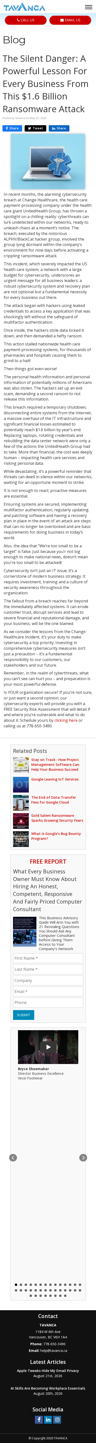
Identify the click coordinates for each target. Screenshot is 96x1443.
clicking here (66, 720)
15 (16, 1290)
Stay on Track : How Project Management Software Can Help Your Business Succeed (55, 764)
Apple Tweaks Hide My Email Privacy (48, 1370)
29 (31, 1296)
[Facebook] (39, 1419)
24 (60, 1290)
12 (70, 1285)
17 (26, 1290)
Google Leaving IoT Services (55, 779)
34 (55, 1296)
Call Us (27, 20)
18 (31, 1290)
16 (21, 1290)
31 (40, 1296)
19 (35, 1290)
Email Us (72, 20)
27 (75, 1290)
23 (55, 1290)
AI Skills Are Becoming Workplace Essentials (48, 1388)
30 (35, 1296)
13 (75, 1285)
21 (45, 1290)
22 (50, 1290)
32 (45, 1296)
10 (60, 1285)
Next (83, 1158)
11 (65, 1285)
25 (65, 1290)
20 (40, 1290)
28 (80, 1290)
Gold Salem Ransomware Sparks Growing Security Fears (57, 818)
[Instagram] (57, 1419)
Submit (23, 1015)
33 (50, 1296)
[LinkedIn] (48, 1419)
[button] (89, 7)
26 (70, 1290)
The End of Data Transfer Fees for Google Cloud (53, 800)
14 (80, 1285)
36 (65, 1296)
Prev (13, 1158)
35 (60, 1296)
